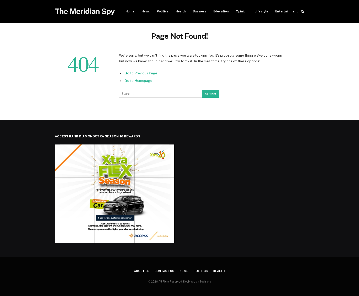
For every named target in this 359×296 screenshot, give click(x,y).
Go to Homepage (138, 81)
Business (199, 11)
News (145, 11)
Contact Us (164, 271)
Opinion (241, 11)
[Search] (302, 11)
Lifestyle (261, 11)
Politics (162, 11)
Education (221, 11)
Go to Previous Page (140, 73)
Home (129, 11)
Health (181, 11)
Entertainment (286, 11)
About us (141, 271)
